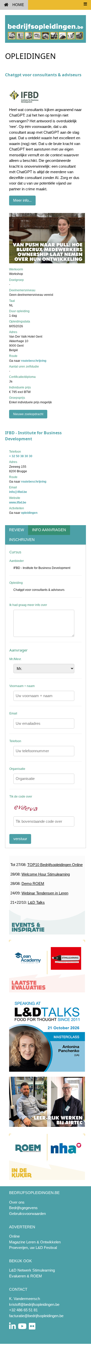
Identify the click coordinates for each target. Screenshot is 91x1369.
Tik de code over (20, 796)
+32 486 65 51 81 (23, 1310)
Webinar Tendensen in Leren (44, 893)
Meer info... (22, 200)
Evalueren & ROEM (25, 1276)
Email (13, 713)
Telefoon (15, 741)
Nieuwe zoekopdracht (28, 414)
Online (14, 1236)
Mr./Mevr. (15, 659)
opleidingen (29, 513)
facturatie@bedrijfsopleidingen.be (36, 1316)
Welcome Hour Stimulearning (45, 874)
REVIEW (16, 530)
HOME (18, 5)
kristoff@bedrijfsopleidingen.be (34, 1304)
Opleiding (16, 583)
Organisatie (17, 769)
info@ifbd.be (18, 492)
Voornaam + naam (22, 686)
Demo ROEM (32, 883)
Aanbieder (16, 561)
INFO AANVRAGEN (49, 530)
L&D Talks (36, 902)
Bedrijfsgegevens (23, 1208)
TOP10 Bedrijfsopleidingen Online (55, 864)
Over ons (17, 1202)
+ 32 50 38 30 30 (20, 456)
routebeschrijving (33, 361)
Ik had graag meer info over (28, 605)
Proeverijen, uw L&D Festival (33, 1247)
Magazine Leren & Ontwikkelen (35, 1242)
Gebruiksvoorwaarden (27, 1213)
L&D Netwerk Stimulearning (32, 1270)
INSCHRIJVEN (22, 539)
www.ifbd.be (17, 502)
